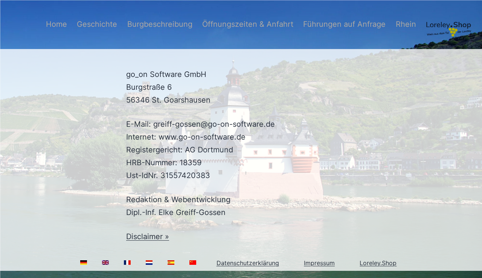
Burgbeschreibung (159, 24)
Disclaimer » (147, 236)
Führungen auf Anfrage (344, 24)
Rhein (406, 24)
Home (56, 24)
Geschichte (97, 24)
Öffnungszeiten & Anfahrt (247, 24)
